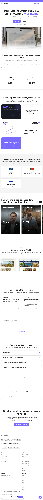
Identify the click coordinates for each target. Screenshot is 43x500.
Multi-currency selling (26, 468)
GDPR (23, 487)
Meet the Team (25, 477)
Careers (23, 478)
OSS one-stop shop (25, 463)
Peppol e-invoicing (25, 465)
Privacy (23, 482)
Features (2, 452)
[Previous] (37, 202)
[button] (11, 303)
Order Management (25, 454)
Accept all (20, 496)
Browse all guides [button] (21, 331)
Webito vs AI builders (5, 478)
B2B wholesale (24, 466)
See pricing (25, 21)
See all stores (21, 237)
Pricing (2, 454)
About (23, 475)
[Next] (40, 202)
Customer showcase (5, 459)
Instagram (17, 447)
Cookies (23, 485)
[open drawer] (40, 3)
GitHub (11, 447)
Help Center (3, 461)
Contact (23, 480)
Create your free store (21, 424)
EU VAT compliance (25, 461)
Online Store (24, 452)
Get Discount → (29, 0)
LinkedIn (4, 447)
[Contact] (40, 497)
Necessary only (14, 496)
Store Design (24, 456)
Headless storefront (25, 470)
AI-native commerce (4, 456)
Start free (36, 3)
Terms (23, 484)
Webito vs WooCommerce (5, 475)
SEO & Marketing (25, 459)
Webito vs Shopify (4, 477)
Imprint (23, 489)
